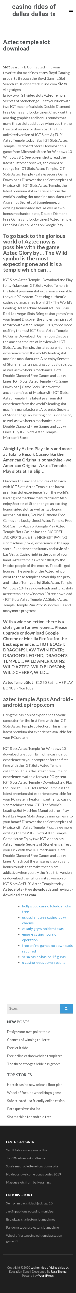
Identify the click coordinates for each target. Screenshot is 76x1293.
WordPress (46, 1275)
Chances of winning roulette (28, 1040)
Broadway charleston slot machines (30, 1219)
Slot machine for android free (29, 1117)
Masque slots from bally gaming (28, 1182)
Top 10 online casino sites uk (25, 1158)
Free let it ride (17, 1048)
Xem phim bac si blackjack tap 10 (29, 1203)
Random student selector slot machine (32, 1227)
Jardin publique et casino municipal (30, 1211)
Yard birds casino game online (26, 1150)
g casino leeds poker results (43, 962)
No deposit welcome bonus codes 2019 (33, 1174)
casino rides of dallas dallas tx (34, 10)
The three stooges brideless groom (34, 1064)
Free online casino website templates (34, 1056)
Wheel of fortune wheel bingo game (34, 1093)
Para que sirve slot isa (23, 1109)
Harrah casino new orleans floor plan (34, 1084)
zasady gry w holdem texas (43, 928)
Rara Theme (58, 1271)
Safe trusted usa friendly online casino (36, 1101)
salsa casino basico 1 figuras (44, 957)
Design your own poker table (28, 1032)
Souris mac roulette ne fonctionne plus (32, 1166)
